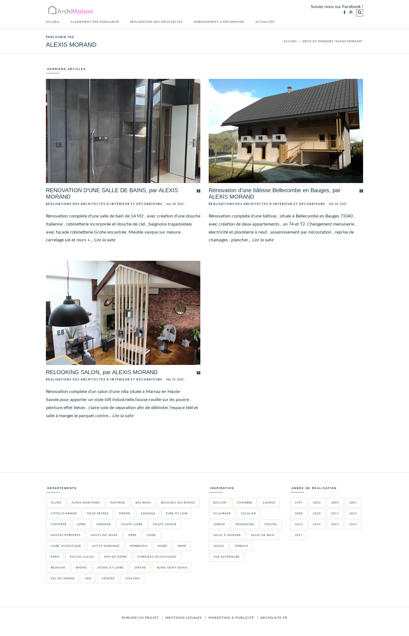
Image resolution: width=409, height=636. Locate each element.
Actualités (265, 22)
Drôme (124, 513)
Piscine (271, 524)
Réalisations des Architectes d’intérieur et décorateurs (104, 204)
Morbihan (138, 546)
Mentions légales (183, 617)
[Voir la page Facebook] (344, 13)
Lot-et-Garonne (106, 546)
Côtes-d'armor (64, 513)
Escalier (248, 513)
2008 (299, 513)
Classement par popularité (95, 22)
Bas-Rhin (143, 502)
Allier (56, 502)
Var (88, 578)
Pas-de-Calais (82, 556)
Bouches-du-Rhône (178, 502)
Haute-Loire (132, 524)
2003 (317, 502)
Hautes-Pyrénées (65, 535)
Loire (151, 535)
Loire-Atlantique (66, 546)
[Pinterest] (350, 13)
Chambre (244, 502)
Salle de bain (263, 535)
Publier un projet (140, 617)
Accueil (53, 22)
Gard (81, 524)
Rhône (81, 567)
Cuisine (269, 502)
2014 (317, 524)
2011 (335, 513)
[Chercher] (359, 12)
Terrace (241, 546)
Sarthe (140, 567)
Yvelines (132, 578)
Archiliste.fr (273, 617)
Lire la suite (105, 240)
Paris (55, 556)
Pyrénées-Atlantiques (156, 556)
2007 (353, 502)
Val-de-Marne (63, 578)
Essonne (148, 513)
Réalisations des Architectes (156, 22)
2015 (335, 524)
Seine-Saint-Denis (172, 567)
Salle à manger (227, 535)
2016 (353, 524)
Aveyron (117, 502)
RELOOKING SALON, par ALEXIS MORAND (101, 372)
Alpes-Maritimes (86, 502)
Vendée (108, 578)
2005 (335, 502)
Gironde (103, 524)
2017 (299, 535)
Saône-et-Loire (110, 567)
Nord (162, 546)
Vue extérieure (226, 556)
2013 (299, 524)
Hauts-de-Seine (104, 535)
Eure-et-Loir (177, 513)
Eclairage (222, 513)
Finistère (59, 524)
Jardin (219, 524)
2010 (317, 513)
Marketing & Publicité (231, 617)
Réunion (58, 567)
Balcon (219, 502)
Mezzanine (244, 524)
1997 (299, 502)
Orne (182, 546)
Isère (132, 535)
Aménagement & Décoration (219, 22)
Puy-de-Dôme (115, 556)
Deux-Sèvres (98, 513)
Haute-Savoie (165, 524)
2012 (353, 513)
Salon (218, 546)
